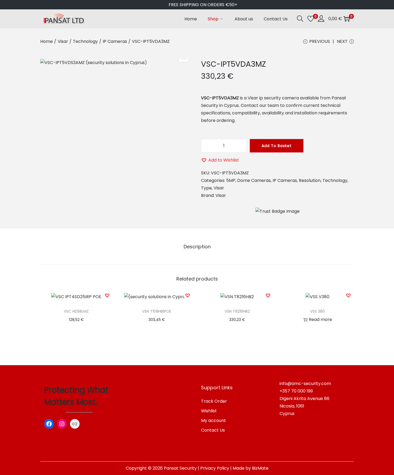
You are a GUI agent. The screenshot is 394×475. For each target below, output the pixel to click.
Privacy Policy (214, 468)
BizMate (260, 468)
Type (206, 188)
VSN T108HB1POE (156, 311)
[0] (310, 19)
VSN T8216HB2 (237, 311)
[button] (220, 160)
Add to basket (277, 145)
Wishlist (209, 411)
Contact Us (213, 430)
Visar (63, 41)
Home (46, 41)
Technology (85, 41)
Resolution (310, 180)
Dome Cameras (254, 180)
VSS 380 (317, 311)
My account (213, 420)
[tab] (197, 246)
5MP (230, 180)
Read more (320, 319)
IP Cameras (115, 41)
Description (197, 246)
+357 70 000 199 (296, 391)
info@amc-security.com (305, 383)
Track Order (214, 401)
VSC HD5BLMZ (76, 311)
